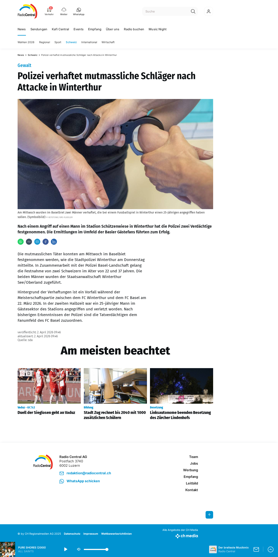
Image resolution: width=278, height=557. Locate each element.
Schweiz (71, 42)
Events (79, 29)
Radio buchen (134, 29)
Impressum (90, 533)
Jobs (194, 463)
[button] (79, 11)
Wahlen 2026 (26, 42)
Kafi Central (60, 29)
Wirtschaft (108, 42)
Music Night (157, 29)
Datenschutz (72, 533)
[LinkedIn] (54, 242)
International (89, 42)
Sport (57, 42)
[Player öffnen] (270, 549)
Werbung (190, 470)
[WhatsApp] (21, 242)
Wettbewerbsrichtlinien (116, 533)
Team (193, 457)
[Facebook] (46, 242)
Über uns (112, 29)
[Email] (37, 242)
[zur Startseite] (27, 11)
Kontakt (191, 490)
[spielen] (65, 549)
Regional (44, 42)
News (22, 29)
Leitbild (192, 483)
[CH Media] (180, 535)
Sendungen (38, 29)
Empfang (94, 29)
